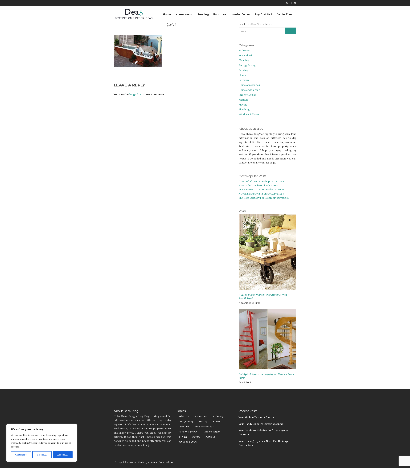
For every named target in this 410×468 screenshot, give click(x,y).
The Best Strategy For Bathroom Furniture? (264, 197)
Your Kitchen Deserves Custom (257, 417)
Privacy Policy (157, 462)
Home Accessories (249, 84)
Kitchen (243, 99)
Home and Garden (249, 89)
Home (167, 14)
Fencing (203, 14)
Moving (243, 104)
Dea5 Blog (142, 462)
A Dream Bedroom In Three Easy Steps (261, 193)
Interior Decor (240, 14)
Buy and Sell (263, 14)
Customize (21, 454)
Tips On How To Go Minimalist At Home (261, 189)
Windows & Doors (249, 114)
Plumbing (244, 109)
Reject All (42, 454)
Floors (242, 75)
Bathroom (244, 50)
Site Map (170, 462)
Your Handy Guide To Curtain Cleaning (261, 423)
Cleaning (244, 60)
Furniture (219, 14)
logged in (135, 94)
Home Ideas (184, 14)
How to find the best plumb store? (258, 185)
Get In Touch (285, 14)
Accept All (62, 454)
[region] (41, 443)
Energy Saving (247, 65)
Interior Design (247, 94)
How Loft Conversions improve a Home (262, 181)
